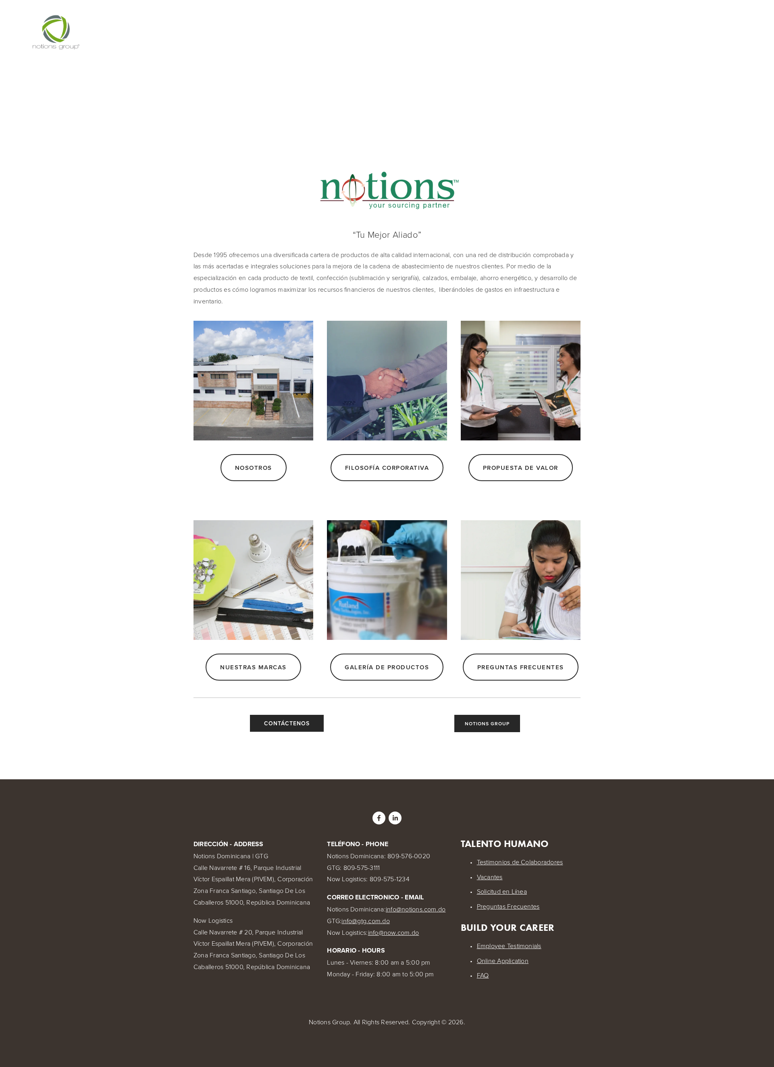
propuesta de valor (520, 467)
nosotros (253, 467)
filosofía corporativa (387, 467)
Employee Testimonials (509, 945)
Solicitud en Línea (502, 891)
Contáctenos (287, 723)
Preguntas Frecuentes (508, 906)
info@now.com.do (393, 932)
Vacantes (490, 876)
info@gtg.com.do (365, 920)
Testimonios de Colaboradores (520, 861)
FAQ (483, 975)
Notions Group (487, 723)
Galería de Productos (387, 667)
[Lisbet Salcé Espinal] (395, 818)
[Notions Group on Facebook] (378, 818)
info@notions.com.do (416, 909)
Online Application (502, 960)
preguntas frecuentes (520, 667)
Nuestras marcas (253, 667)
